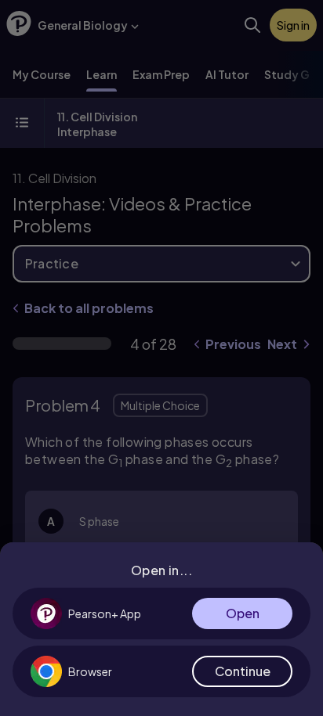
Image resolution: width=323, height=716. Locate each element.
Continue (242, 671)
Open (242, 613)
